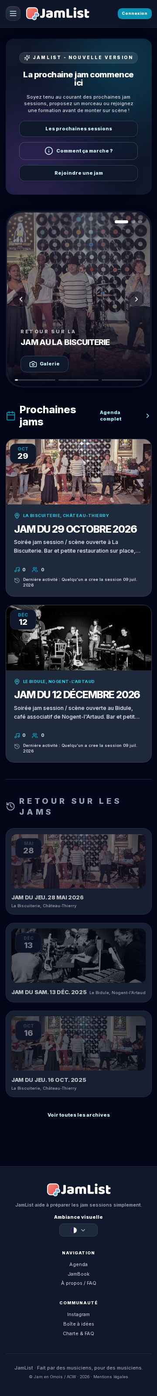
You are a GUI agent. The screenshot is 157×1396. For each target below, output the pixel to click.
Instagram (78, 1314)
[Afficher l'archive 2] (78, 380)
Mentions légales (110, 1376)
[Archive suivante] (136, 299)
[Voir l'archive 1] (121, 221)
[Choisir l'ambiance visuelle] (79, 1230)
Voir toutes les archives (79, 1115)
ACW (71, 1376)
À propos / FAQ (78, 1283)
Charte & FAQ (78, 1333)
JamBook (78, 1274)
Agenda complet (110, 415)
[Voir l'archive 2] (133, 221)
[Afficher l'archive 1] (35, 380)
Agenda (78, 1264)
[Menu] (13, 13)
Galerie (50, 364)
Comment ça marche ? (84, 151)
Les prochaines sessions (78, 129)
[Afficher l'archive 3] (122, 380)
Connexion (134, 13)
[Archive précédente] (20, 299)
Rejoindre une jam (79, 173)
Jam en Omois (48, 1376)
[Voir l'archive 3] (140, 221)
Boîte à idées (78, 1324)
